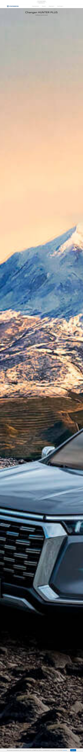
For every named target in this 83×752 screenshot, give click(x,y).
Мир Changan (60, 6)
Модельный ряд (35, 6)
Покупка (43, 6)
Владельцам (51, 6)
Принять (73, 750)
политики (65, 750)
